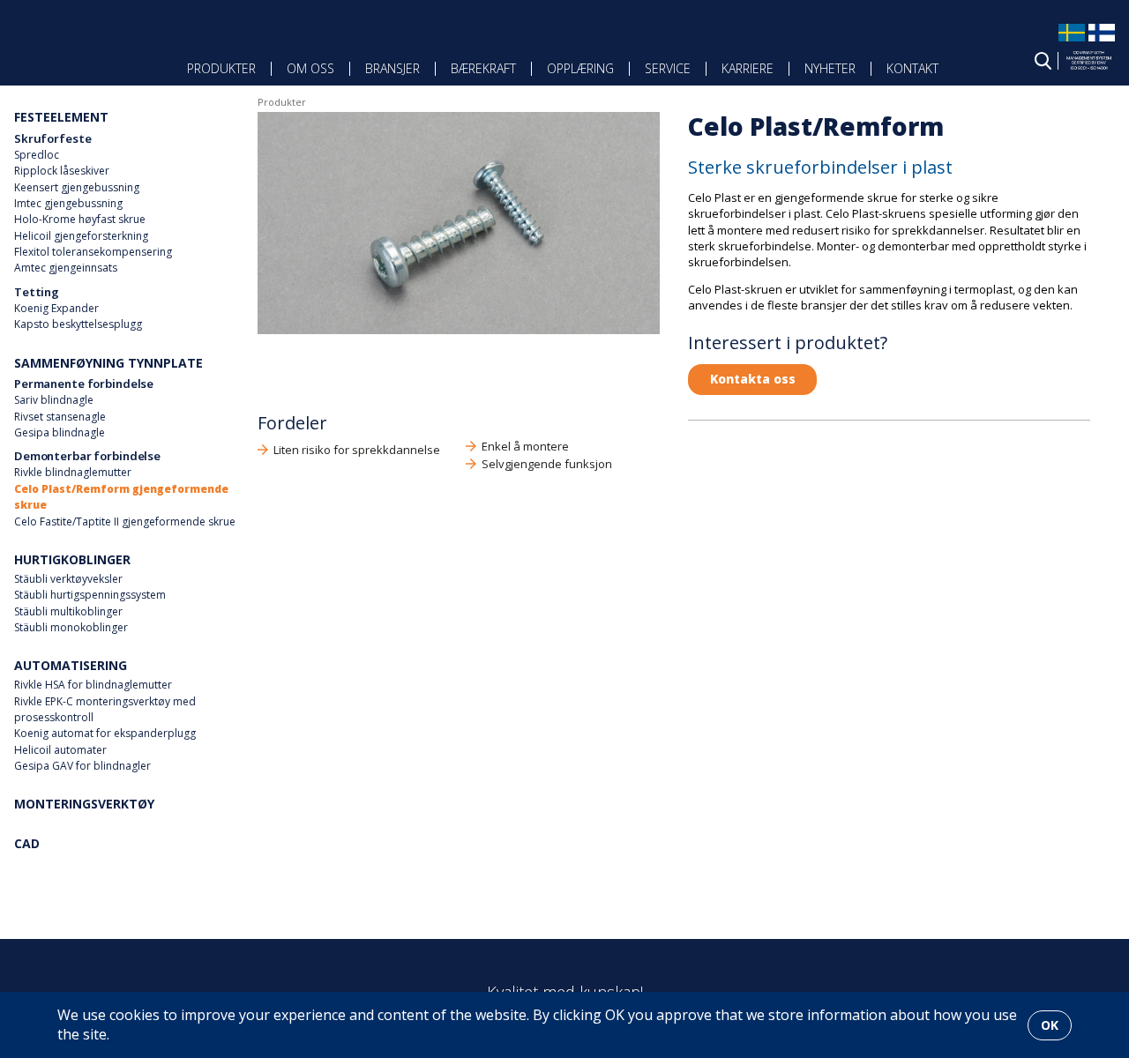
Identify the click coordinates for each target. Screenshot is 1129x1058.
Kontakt (912, 68)
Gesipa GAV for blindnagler (82, 765)
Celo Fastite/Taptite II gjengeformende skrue (125, 521)
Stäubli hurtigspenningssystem (90, 594)
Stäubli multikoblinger (68, 611)
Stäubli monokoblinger (71, 627)
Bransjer (392, 68)
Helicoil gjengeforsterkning (81, 235)
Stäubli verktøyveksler (68, 578)
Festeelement (61, 116)
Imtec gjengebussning (68, 203)
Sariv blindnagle (53, 399)
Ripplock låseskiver (61, 170)
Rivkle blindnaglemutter (72, 472)
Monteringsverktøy (84, 803)
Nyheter (830, 68)
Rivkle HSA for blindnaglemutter (93, 684)
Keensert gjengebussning (76, 187)
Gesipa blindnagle (59, 432)
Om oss (310, 68)
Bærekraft (483, 68)
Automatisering (70, 665)
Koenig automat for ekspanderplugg (105, 733)
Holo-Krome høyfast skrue (80, 219)
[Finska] (1101, 40)
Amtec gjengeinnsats (65, 267)
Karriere (748, 68)
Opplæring (580, 68)
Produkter (221, 68)
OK (1049, 1025)
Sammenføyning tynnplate (108, 362)
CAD (27, 843)
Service (668, 68)
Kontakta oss (753, 378)
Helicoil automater (60, 749)
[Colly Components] (68, 55)
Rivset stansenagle (60, 416)
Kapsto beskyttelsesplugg (78, 324)
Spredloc (36, 154)
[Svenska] (1071, 40)
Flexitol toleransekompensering (93, 251)
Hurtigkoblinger (72, 559)
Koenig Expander (56, 308)
